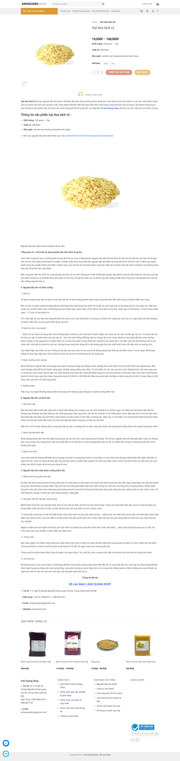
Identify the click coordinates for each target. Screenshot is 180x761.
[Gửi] (103, 4)
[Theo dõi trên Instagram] (137, 734)
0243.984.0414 (38, 699)
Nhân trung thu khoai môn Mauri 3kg (36, 662)
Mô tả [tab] (80, 95)
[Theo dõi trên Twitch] (137, 740)
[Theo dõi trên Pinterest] (157, 734)
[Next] (158, 650)
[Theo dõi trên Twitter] (147, 734)
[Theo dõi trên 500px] (133, 740)
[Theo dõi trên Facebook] (157, 11)
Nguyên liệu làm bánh (107, 684)
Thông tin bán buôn (81, 11)
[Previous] (21, 650)
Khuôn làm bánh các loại (108, 706)
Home (94, 22)
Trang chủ (65, 11)
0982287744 (27, 703)
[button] (147, 4)
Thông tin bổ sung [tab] (93, 95)
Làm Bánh (115, 11)
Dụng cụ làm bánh (105, 688)
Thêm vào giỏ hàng (119, 72)
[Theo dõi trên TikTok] (142, 734)
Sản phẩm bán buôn (100, 11)
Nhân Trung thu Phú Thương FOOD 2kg (72, 662)
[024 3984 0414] (153, 11)
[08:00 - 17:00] (147, 11)
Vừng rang (95, 662)
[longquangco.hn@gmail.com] (141, 11)
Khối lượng (96, 63)
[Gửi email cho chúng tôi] (152, 734)
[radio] (106, 64)
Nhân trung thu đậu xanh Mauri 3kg (140, 662)
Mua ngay (142, 72)
